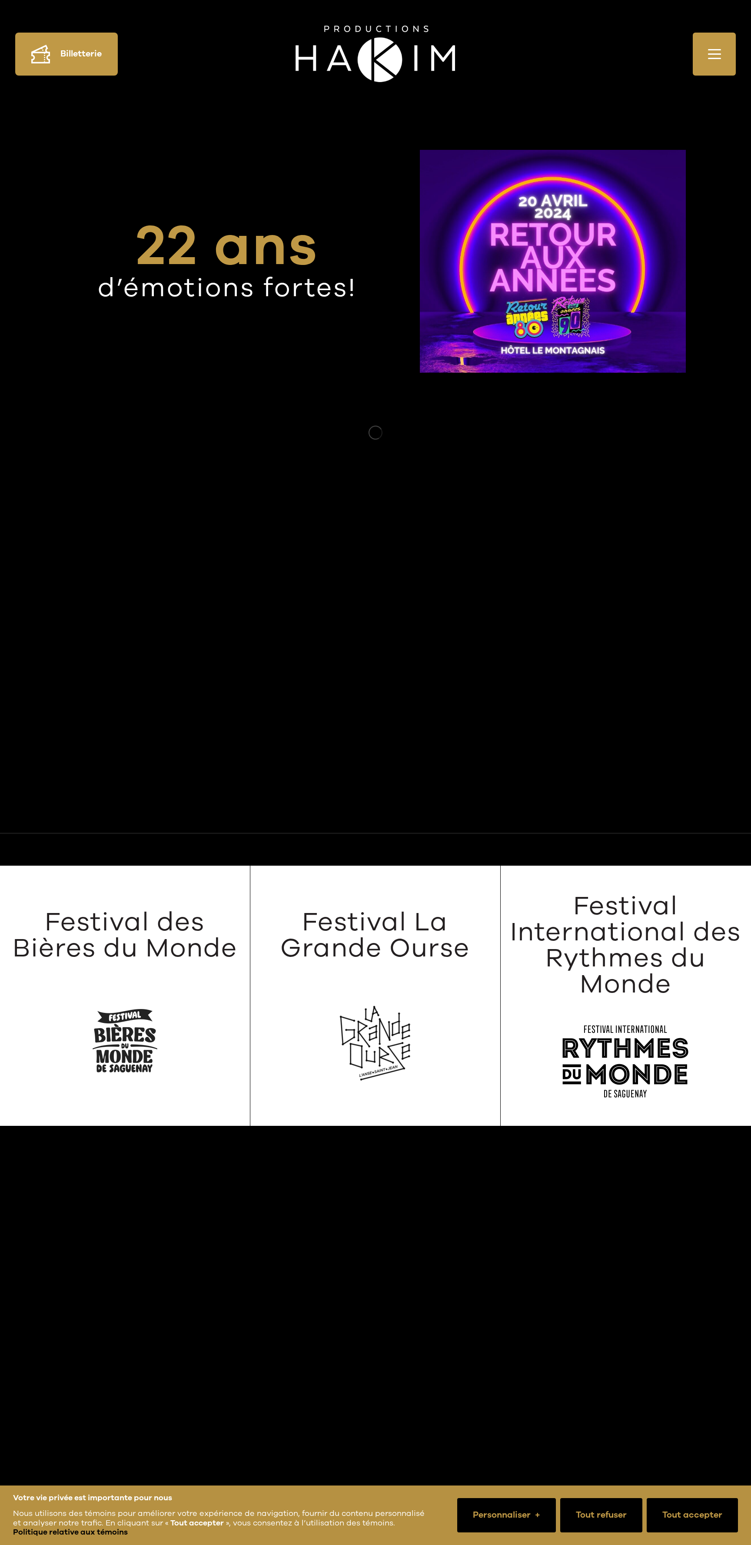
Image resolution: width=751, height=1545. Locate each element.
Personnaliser (506, 1515)
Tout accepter (692, 1515)
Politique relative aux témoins (70, 1532)
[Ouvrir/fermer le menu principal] (714, 54)
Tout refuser (601, 1515)
